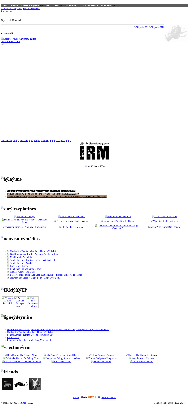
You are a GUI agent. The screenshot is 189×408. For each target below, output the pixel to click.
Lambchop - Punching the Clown (25, 269)
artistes (22, 402)
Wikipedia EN (156, 27)
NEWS (14, 5)
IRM (5, 5)
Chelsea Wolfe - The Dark (22, 272)
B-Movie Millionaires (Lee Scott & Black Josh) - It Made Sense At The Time (46, 275)
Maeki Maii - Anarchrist (21, 257)
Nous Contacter (109, 397)
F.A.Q (76, 397)
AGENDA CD (72, 5)
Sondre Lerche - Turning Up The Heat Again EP (33, 260)
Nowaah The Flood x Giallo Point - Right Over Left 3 (35, 277)
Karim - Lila (13, 337)
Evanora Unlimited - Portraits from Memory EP (29, 340)
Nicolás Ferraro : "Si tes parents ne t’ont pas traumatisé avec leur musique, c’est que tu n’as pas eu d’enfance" (58, 329)
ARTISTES (6, 140)
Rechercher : (7, 11)
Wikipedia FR (141, 27)
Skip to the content (31, 8)
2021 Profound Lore (18, 40)
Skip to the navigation (11, 8)
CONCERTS (90, 5)
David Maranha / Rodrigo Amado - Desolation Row (34, 254)
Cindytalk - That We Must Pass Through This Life (33, 251)
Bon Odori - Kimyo (19, 266)
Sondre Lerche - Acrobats (22, 263)
